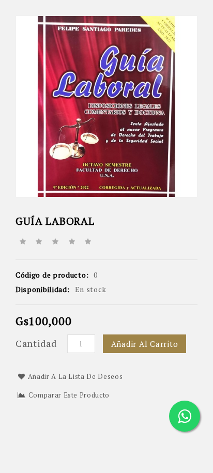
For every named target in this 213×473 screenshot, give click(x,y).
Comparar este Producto (69, 395)
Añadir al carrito (144, 344)
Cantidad (36, 343)
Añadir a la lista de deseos (75, 376)
